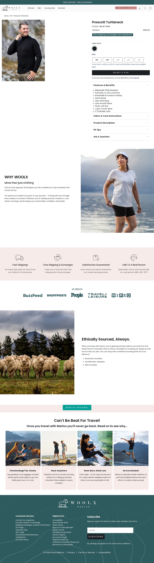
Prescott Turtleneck (21, 16)
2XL (139, 60)
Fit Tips (97, 129)
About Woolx (58, 525)
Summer (61, 8)
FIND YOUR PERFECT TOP (126, 8)
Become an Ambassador (63, 544)
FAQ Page (20, 527)
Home (6, 16)
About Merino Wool (60, 522)
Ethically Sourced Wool (62, 532)
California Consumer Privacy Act (66, 542)
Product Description (104, 122)
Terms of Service (86, 552)
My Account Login (60, 537)
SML (96, 60)
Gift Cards (20, 532)
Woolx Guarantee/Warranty (27, 535)
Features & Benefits (104, 85)
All (11, 16)
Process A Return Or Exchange (28, 522)
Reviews (95, 30)
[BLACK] (94, 48)
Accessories (49, 8)
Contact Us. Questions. (25, 520)
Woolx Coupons (59, 535)
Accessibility (58, 520)
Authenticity (21, 537)
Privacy (71, 552)
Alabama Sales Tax (60, 540)
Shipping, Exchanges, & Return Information (33, 525)
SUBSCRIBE (96, 536)
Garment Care (22, 530)
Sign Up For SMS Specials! (63, 527)
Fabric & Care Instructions (108, 115)
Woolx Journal (58, 530)
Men (39, 8)
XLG (128, 60)
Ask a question (102, 136)
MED (107, 60)
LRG (118, 60)
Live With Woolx (22, 540)
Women (31, 8)
